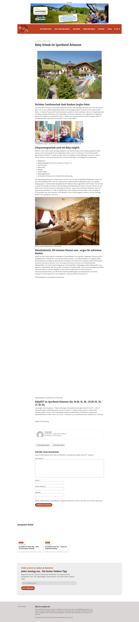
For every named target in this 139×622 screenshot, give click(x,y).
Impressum (48, 617)
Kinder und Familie (89, 29)
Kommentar (39, 458)
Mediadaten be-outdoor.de (65, 617)
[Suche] (115, 29)
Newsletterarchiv (39, 617)
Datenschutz (54, 617)
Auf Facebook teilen (43, 445)
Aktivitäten (76, 29)
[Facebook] (119, 29)
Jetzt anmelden (28, 588)
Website (38, 492)
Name (37, 480)
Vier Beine (101, 29)
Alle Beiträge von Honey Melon (52, 435)
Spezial (110, 29)
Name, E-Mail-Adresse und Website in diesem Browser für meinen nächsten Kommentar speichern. (68, 501)
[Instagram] (117, 29)
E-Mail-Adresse (40, 486)
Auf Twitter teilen (58, 445)
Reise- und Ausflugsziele (62, 29)
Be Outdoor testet (45, 29)
